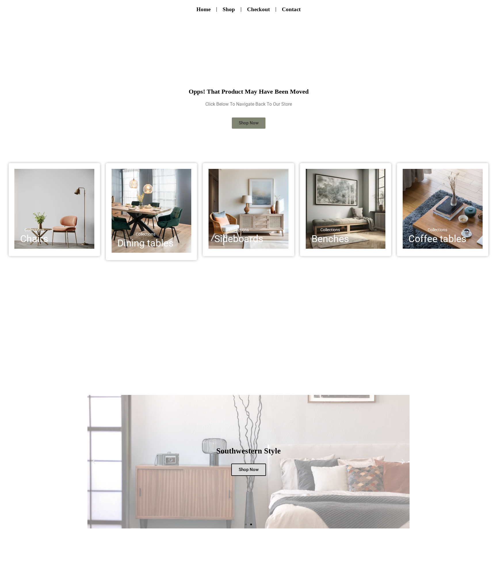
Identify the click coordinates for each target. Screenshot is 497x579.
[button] (94, 461)
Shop (229, 9)
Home (203, 9)
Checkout (258, 9)
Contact (291, 9)
